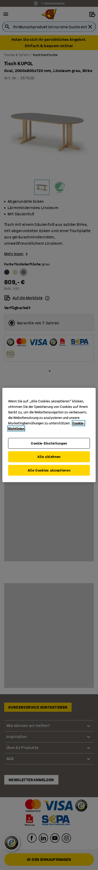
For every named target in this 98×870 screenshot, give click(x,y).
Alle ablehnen (49, 457)
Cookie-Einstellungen (49, 443)
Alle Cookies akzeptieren (49, 470)
